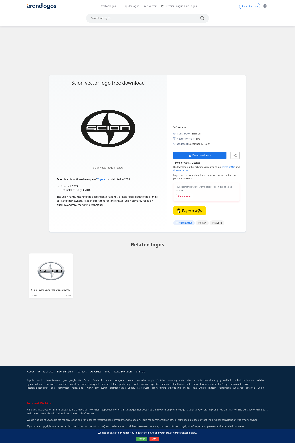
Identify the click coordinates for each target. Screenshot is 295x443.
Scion (203, 222)
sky (96, 387)
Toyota (101, 179)
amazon (105, 384)
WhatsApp (238, 387)
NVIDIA (89, 387)
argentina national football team (167, 384)
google (72, 380)
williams (39, 384)
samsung (172, 380)
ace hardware (159, 387)
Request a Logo (250, 6)
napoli (144, 384)
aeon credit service (240, 384)
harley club (77, 387)
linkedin (212, 387)
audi (188, 384)
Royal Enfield (199, 387)
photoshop (124, 384)
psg (219, 380)
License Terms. (181, 170)
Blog (107, 371)
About (30, 371)
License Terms (65, 371)
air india (198, 380)
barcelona (210, 380)
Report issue (184, 196)
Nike (189, 380)
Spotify (131, 387)
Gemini (261, 387)
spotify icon (63, 387)
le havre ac (249, 380)
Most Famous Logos (56, 380)
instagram (119, 380)
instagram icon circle (38, 387)
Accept (142, 439)
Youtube (161, 380)
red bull (227, 380)
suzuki (104, 387)
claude (108, 380)
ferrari (87, 380)
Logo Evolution (123, 371)
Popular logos (131, 6)
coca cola (250, 387)
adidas (260, 380)
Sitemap (140, 371)
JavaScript (223, 384)
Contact (82, 371)
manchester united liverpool (84, 384)
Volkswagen (225, 387)
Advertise (95, 371)
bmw (195, 384)
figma (30, 384)
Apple (151, 380)
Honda (130, 380)
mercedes (141, 380)
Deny (154, 439)
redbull (237, 380)
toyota (136, 384)
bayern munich (208, 384)
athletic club (174, 387)
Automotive (185, 222)
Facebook (97, 380)
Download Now (201, 155)
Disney (186, 387)
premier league (118, 387)
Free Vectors (150, 6)
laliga (114, 384)
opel (53, 387)
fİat (80, 380)
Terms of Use (228, 167)
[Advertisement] (147, 50)
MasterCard (143, 387)
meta (181, 380)
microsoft (50, 384)
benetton (62, 384)
